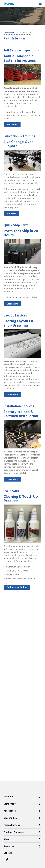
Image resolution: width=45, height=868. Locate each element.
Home (6, 32)
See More (11, 213)
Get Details (12, 124)
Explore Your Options (17, 587)
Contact (8, 853)
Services (13, 32)
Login (6, 859)
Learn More (12, 303)
